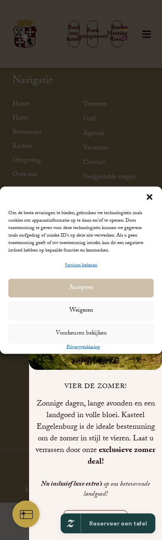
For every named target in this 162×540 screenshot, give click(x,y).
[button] (149, 197)
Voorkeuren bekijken (81, 333)
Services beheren (81, 265)
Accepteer (81, 288)
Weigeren (81, 310)
